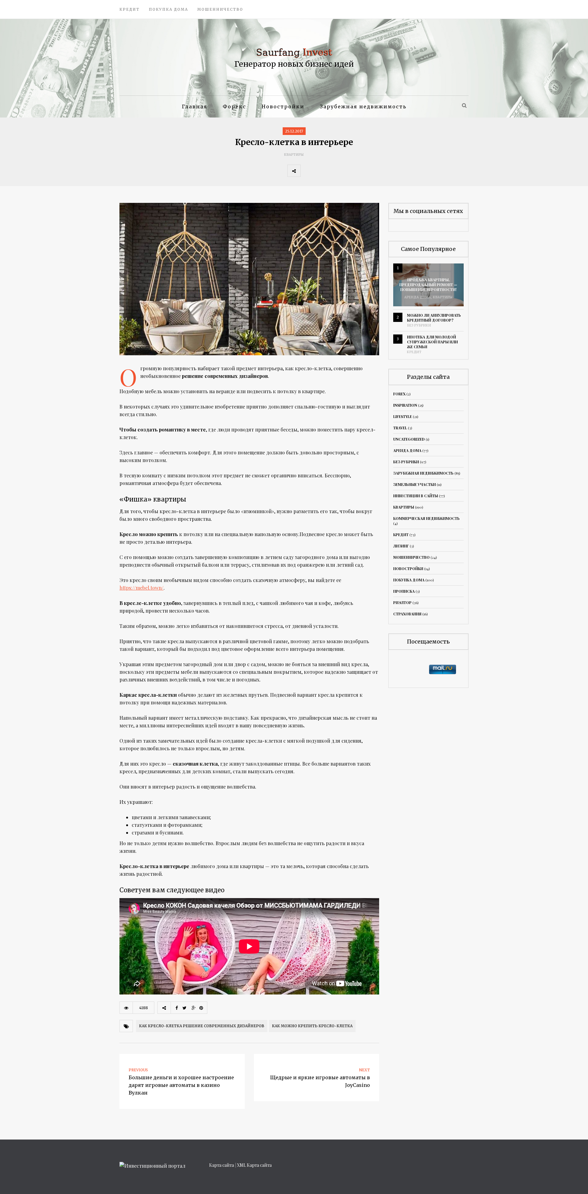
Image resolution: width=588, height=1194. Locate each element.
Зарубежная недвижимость (363, 106)
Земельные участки (414, 484)
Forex (399, 393)
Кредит (129, 9)
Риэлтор (402, 602)
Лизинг (401, 545)
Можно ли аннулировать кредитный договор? (434, 318)
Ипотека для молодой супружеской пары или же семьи (432, 341)
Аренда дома (417, 297)
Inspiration (405, 405)
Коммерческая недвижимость (426, 518)
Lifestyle (402, 416)
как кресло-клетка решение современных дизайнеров (201, 1026)
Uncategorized (409, 439)
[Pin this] (347, 171)
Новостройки (283, 106)
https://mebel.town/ (141, 587)
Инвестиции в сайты (415, 495)
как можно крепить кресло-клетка (312, 1026)
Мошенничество (220, 9)
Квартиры (294, 155)
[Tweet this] (320, 171)
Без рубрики (419, 325)
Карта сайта (221, 1165)
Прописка (404, 591)
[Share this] (307, 171)
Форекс (234, 106)
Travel (400, 427)
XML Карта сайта (254, 1165)
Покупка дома (168, 9)
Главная (194, 106)
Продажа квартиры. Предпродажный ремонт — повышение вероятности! (428, 284)
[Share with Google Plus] (334, 171)
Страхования (407, 613)
